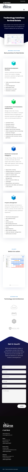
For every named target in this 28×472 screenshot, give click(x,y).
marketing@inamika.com (7, 435)
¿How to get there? (7, 443)
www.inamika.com (6, 433)
